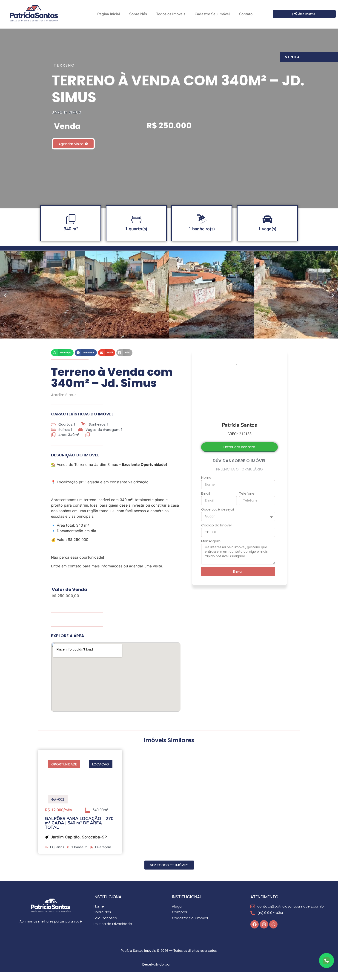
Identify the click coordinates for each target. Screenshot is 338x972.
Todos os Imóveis (170, 14)
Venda (293, 57)
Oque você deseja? (218, 510)
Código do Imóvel (216, 525)
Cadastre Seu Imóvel (212, 14)
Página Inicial (108, 14)
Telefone (247, 494)
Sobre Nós (138, 14)
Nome (206, 478)
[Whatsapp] (273, 924)
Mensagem (211, 541)
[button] (5, 295)
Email (205, 494)
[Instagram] (264, 924)
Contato (245, 14)
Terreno (64, 65)
